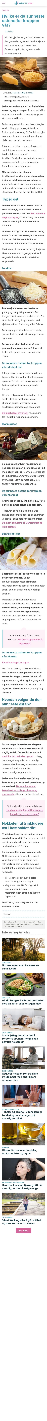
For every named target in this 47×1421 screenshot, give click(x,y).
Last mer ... (23, 1230)
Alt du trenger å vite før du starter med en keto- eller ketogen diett (23, 1002)
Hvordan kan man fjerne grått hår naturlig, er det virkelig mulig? (22, 1187)
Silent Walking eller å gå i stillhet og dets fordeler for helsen (21, 1222)
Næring (5, 1147)
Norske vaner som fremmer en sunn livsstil (20, 967)
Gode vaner (7, 1033)
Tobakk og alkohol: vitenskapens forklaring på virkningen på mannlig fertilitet (22, 1115)
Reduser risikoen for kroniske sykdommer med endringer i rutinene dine (20, 1077)
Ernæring (6, 963)
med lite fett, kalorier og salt (17, 756)
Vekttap (6, 998)
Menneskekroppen (10, 1109)
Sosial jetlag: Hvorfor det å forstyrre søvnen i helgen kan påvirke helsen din (20, 1038)
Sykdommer (7, 1071)
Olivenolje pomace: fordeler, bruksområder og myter (19, 1152)
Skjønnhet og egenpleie (13, 1182)
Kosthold (5, 10)
